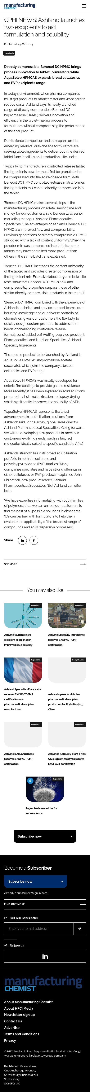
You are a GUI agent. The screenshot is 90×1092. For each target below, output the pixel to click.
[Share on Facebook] (34, 540)
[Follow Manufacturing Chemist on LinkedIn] (45, 958)
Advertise (12, 1028)
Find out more (14, 904)
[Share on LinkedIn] (22, 540)
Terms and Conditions (21, 1034)
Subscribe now (30, 836)
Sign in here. (40, 893)
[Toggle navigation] (84, 6)
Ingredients (9, 53)
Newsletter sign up (19, 1015)
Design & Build (78, 660)
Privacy (10, 1041)
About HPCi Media (18, 1008)
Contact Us (13, 1021)
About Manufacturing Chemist (28, 1002)
